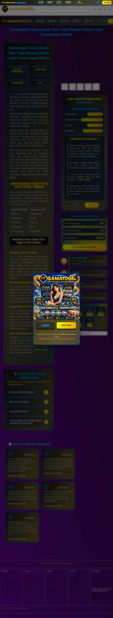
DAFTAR (107, 2)
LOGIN (97, 2)
